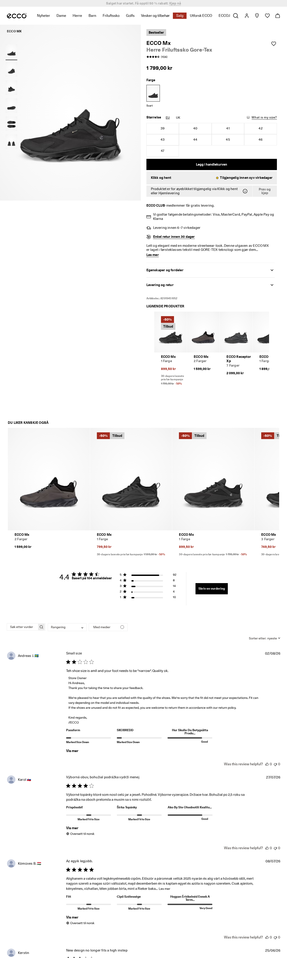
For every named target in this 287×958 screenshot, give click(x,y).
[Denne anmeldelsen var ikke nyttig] (275, 764)
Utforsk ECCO (201, 15)
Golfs (130, 15)
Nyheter (43, 15)
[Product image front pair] (11, 142)
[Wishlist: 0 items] (267, 16)
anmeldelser (176, 3)
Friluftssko (111, 15)
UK (178, 117)
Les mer (164, 888)
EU (168, 117)
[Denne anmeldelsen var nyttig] (267, 764)
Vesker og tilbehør (155, 15)
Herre (77, 15)
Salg (179, 15)
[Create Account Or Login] (246, 16)
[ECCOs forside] (17, 15)
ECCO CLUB (155, 205)
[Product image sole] (11, 105)
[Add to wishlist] (273, 43)
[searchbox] (22, 626)
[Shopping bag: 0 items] (277, 16)
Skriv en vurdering (211, 588)
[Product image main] (11, 69)
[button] (211, 178)
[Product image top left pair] (11, 123)
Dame (61, 15)
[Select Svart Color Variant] (153, 93)
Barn (92, 15)
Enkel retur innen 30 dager (174, 237)
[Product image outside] (11, 51)
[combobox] (67, 627)
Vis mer (72, 751)
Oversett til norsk (82, 834)
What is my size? (264, 117)
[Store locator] (257, 16)
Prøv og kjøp (265, 191)
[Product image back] (11, 87)
